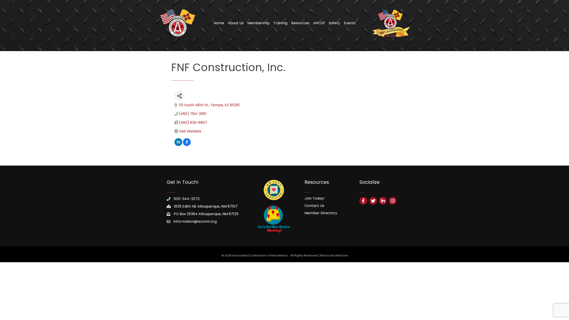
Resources (300, 23)
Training (280, 23)
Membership (258, 23)
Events (350, 23)
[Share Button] (179, 96)
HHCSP (319, 23)
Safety (334, 23)
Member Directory (321, 213)
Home (219, 23)
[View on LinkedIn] (178, 144)
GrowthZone (339, 255)
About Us (236, 23)
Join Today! (315, 198)
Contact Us (314, 205)
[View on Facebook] (187, 144)
